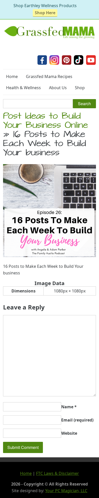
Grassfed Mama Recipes (49, 76)
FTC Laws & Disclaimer (57, 473)
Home (12, 76)
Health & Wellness (23, 87)
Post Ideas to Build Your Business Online (45, 121)
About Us (58, 87)
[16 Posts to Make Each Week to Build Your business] (49, 255)
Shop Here (45, 12)
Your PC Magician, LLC (66, 490)
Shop (80, 87)
